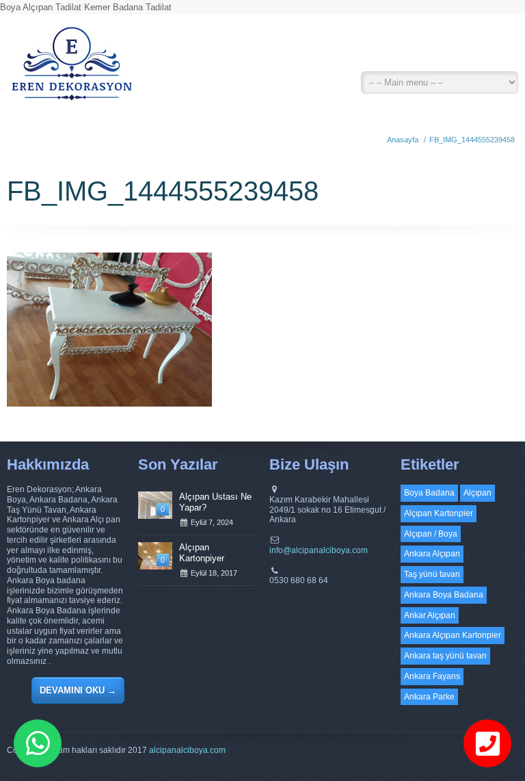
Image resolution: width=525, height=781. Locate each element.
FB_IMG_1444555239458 (472, 140)
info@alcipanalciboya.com (318, 550)
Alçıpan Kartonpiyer (201, 552)
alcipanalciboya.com (187, 750)
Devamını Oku (78, 690)
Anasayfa (402, 140)
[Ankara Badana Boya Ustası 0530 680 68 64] (71, 68)
